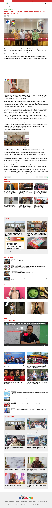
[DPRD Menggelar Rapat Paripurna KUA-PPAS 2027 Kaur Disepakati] (26, 186)
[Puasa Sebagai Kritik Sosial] (7, 261)
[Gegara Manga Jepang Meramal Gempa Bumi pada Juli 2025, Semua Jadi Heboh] (37, 243)
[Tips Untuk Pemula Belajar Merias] (14, 293)
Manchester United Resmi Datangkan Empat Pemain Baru (13, 383)
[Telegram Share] (45, 177)
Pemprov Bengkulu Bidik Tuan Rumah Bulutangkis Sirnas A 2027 (14, 366)
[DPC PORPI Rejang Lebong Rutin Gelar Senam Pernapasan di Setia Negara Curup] (7, 404)
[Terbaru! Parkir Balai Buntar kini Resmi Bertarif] (15, 462)
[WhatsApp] (30, 498)
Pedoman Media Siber (42, 501)
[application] (26, 334)
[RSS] (32, 498)
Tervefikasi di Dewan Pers (35, 503)
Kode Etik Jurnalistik (32, 501)
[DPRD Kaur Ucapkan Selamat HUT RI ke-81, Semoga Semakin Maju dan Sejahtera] (41, 186)
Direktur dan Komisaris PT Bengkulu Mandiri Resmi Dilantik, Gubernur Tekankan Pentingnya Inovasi (26, 206)
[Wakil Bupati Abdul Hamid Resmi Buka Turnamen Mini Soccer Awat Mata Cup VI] (37, 375)
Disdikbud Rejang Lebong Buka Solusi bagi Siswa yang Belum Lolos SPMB (36, 448)
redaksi (8, 15)
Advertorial (6, 9)
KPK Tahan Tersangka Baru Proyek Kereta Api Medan (36, 486)
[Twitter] (23, 498)
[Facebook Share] (37, 177)
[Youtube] (27, 498)
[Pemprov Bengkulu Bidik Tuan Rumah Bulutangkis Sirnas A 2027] (14, 358)
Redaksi (6, 501)
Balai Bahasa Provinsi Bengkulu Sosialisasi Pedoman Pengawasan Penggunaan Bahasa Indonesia (36, 234)
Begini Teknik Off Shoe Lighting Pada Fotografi (14, 314)
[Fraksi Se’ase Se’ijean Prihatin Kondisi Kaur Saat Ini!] (7, 273)
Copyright (17, 501)
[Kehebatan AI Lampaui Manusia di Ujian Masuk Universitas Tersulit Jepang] (7, 399)
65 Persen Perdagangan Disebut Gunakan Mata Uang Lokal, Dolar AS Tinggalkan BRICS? (24, 1)
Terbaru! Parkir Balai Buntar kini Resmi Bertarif (15, 469)
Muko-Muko (11, 9)
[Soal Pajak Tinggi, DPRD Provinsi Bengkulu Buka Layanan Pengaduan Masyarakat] (15, 243)
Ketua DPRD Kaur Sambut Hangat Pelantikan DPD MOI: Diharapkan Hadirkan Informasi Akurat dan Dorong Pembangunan (10, 192)
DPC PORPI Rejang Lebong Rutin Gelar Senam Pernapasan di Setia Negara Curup (28, 403)
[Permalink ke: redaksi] (5, 16)
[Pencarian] (47, 3)
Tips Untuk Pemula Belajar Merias (11, 299)
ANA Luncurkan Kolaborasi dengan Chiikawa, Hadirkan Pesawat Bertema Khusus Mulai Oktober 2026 (29, 393)
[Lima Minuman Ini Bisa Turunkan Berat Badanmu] (37, 293)
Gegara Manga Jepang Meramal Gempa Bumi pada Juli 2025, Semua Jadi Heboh (36, 250)
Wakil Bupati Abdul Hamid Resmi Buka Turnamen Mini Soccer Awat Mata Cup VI (37, 383)
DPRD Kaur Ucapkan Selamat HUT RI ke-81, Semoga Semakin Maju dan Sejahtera (40, 192)
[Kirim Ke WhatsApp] (47, 177)
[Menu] (5, 3)
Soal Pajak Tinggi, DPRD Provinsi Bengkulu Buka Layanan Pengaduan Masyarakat (15, 250)
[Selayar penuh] (46, 345)
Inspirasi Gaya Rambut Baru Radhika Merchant (37, 314)
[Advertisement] (26, 69)
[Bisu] (44, 345)
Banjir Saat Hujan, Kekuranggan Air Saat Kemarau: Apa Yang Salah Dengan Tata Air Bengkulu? (14, 234)
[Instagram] (25, 498)
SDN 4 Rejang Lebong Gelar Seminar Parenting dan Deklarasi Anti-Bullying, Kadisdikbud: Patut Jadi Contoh (37, 432)
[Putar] (5, 345)
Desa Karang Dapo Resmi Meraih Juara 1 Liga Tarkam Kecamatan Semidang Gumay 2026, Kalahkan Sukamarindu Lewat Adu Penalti (36, 366)
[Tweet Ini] (40, 177)
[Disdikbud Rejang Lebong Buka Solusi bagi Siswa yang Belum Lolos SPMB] (37, 440)
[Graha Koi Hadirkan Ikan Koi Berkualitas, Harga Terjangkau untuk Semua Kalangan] (7, 410)
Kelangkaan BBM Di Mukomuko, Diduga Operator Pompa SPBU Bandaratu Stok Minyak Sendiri (29, 278)
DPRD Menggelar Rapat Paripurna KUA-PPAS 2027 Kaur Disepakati (25, 192)
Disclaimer (11, 501)
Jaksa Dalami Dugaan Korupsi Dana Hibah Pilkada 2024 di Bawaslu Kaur (36, 470)
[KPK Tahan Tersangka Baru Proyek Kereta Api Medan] (37, 478)
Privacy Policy (24, 501)
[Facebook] (20, 498)
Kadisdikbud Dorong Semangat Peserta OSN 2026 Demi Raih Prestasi (14, 448)
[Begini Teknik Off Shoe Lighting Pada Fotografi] (14, 308)
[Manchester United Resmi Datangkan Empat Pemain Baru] (14, 375)
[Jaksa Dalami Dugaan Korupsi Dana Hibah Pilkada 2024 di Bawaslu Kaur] (37, 462)
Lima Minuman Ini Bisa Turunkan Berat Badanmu (37, 299)
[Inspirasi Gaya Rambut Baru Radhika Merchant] (37, 308)
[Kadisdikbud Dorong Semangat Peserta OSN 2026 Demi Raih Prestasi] (15, 440)
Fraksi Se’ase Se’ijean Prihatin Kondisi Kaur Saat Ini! (22, 272)
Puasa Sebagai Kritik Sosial (17, 260)
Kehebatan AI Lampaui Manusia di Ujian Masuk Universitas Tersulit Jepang (26, 398)
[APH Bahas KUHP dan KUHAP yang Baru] (15, 478)
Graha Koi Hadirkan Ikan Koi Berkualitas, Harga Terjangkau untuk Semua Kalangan (28, 409)
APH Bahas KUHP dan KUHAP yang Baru (13, 485)
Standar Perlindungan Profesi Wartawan (20, 503)
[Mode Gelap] (45, 3)
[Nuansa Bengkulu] (12, 3)
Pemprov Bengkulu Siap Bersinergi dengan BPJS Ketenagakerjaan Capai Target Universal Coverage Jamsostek (41, 206)
